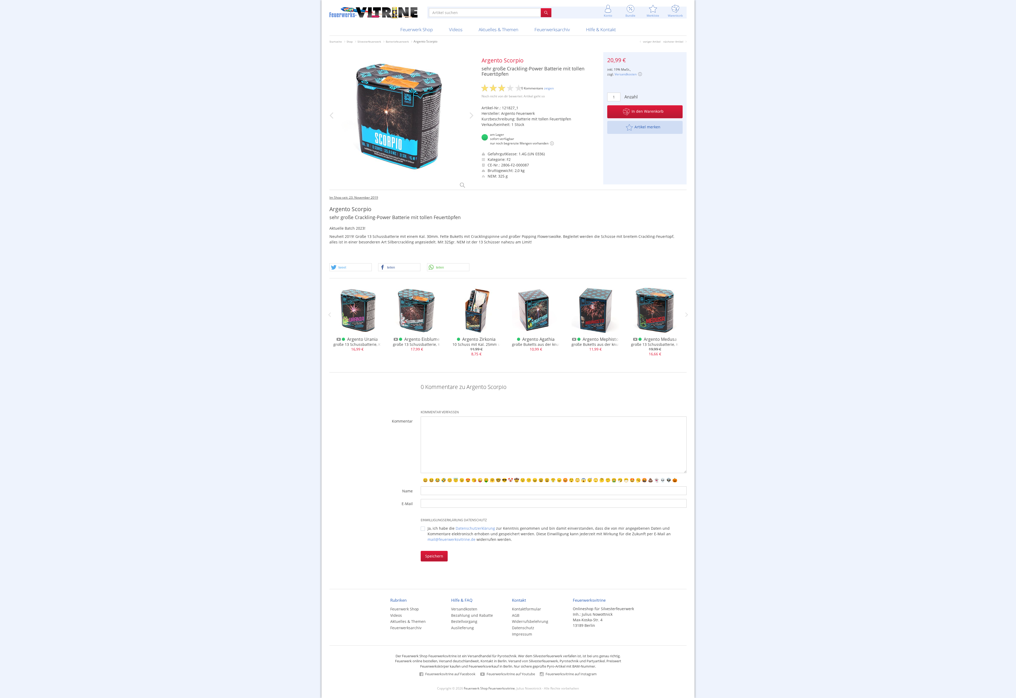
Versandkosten (626, 74)
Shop (350, 41)
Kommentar (402, 421)
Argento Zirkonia (479, 339)
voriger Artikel (652, 41)
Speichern (434, 556)
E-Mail (407, 503)
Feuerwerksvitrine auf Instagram (571, 674)
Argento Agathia (538, 339)
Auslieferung (462, 627)
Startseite (335, 41)
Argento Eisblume (422, 339)
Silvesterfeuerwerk (369, 41)
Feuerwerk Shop (416, 29)
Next (687, 315)
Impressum (522, 634)
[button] (350, 267)
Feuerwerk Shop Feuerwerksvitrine (489, 688)
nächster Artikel (673, 41)
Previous (329, 315)
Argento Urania (362, 339)
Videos (455, 29)
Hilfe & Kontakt (601, 29)
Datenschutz (523, 627)
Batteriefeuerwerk (397, 41)
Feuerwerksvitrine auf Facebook (449, 674)
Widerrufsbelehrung (530, 621)
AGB (515, 615)
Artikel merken (647, 126)
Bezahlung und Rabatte (472, 615)
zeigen (549, 88)
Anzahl (631, 97)
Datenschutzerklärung (475, 528)
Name (407, 490)
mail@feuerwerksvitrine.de (451, 539)
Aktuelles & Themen (498, 29)
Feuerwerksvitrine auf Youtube (510, 674)
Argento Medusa (660, 339)
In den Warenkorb (648, 111)
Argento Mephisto (601, 339)
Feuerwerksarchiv (552, 29)
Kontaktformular (526, 608)
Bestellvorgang (464, 621)
